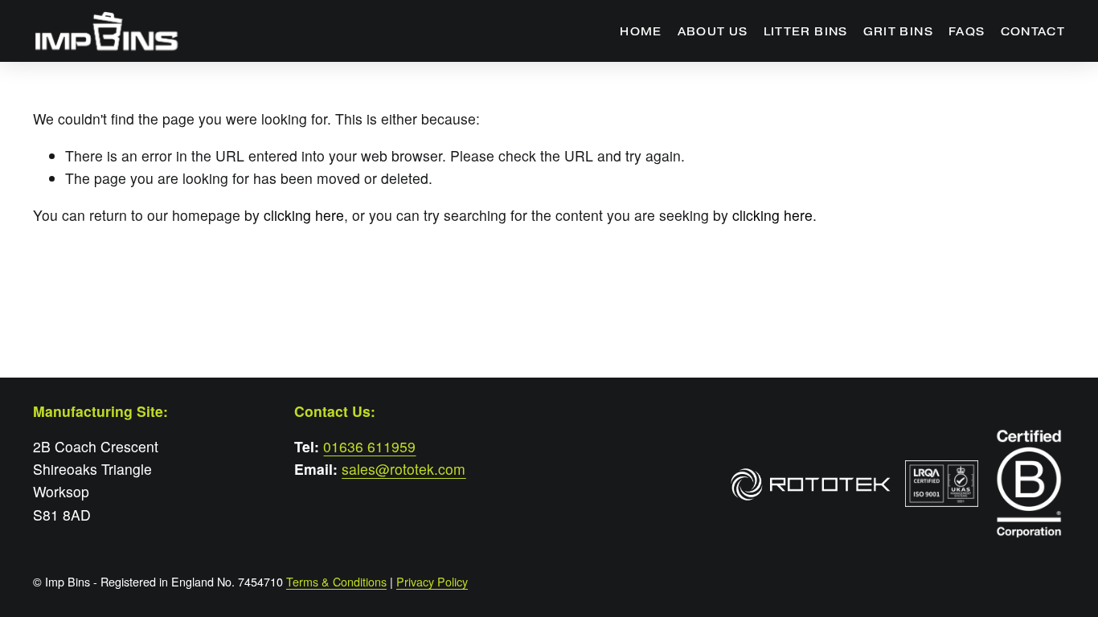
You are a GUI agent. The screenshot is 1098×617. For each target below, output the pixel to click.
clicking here (304, 215)
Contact (1033, 32)
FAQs (966, 32)
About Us (713, 32)
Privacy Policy (432, 582)
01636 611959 (369, 446)
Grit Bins (898, 32)
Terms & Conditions (336, 582)
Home (641, 32)
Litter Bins (806, 32)
